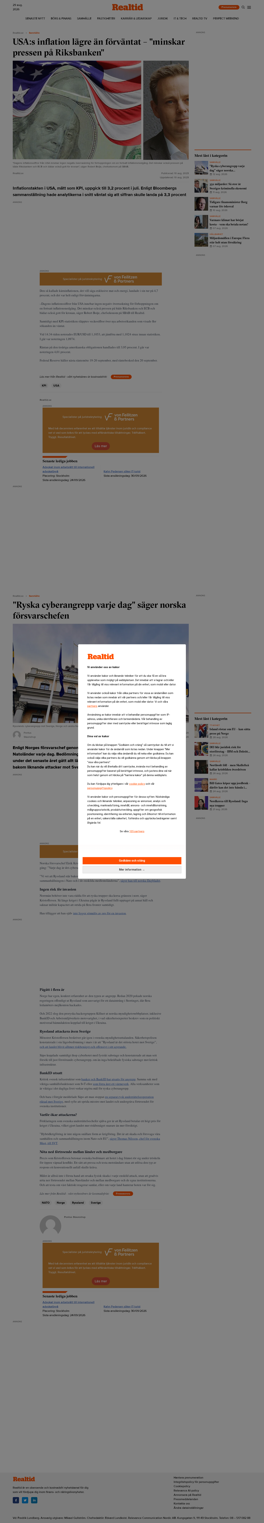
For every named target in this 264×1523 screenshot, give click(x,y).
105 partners (136, 831)
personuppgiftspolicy (99, 788)
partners (92, 706)
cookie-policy (137, 783)
